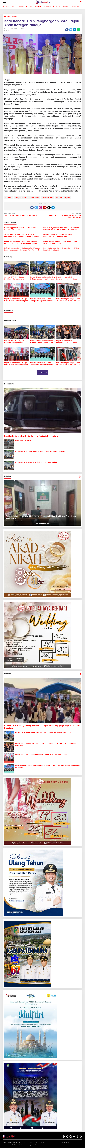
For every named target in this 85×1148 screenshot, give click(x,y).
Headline (8, 197)
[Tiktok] (49, 207)
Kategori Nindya (21, 197)
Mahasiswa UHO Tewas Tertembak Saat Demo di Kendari (36, 462)
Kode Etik (67, 1143)
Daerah (6, 30)
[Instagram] (40, 207)
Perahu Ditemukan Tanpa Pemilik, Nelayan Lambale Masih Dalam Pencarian (58, 235)
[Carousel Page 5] (48, 523)
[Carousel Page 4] (45, 523)
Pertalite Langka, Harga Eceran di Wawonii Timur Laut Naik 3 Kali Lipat (61, 249)
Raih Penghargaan (63, 197)
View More (42, 372)
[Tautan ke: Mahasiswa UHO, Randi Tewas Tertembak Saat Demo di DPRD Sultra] (9, 455)
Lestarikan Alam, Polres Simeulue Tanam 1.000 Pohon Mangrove (64, 215)
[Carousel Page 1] (37, 523)
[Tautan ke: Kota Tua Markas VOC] (9, 444)
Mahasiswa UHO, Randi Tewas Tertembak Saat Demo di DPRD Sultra (40, 451)
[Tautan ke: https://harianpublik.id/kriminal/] (79, 476)
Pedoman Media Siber (10, 1145)
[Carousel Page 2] (40, 523)
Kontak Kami (25, 1145)
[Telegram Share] (74, 29)
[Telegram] (53, 207)
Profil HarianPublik (33, 1143)
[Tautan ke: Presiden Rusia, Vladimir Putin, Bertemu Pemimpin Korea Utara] (42, 410)
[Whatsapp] (78, 29)
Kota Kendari (34, 197)
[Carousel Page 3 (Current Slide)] (42, 523)
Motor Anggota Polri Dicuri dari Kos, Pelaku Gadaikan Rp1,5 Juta (20, 229)
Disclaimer (46, 1143)
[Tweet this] (70, 29)
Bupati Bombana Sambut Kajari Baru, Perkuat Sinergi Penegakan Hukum (60, 242)
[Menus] (4, 2)
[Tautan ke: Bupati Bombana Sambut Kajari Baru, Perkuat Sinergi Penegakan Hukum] (9, 758)
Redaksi (22, 1143)
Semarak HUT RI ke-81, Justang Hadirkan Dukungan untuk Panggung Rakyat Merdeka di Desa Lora (21, 235)
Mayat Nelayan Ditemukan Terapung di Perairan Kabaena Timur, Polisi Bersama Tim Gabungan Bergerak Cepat (61, 229)
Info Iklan (35, 1145)
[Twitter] (36, 207)
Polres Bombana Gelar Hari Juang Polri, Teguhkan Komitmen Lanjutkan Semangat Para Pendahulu (22, 249)
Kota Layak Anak (47, 197)
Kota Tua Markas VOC (23, 440)
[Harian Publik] (42, 2)
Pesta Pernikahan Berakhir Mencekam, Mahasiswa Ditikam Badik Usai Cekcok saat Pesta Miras (41, 517)
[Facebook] (32, 207)
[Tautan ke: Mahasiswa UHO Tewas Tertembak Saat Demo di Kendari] (9, 465)
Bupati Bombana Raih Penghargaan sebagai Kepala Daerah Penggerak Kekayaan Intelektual (22, 242)
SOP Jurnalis (56, 1143)
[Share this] (67, 29)
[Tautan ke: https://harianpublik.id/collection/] (79, 674)
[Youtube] (45, 207)
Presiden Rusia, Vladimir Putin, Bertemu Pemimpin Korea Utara (31, 436)
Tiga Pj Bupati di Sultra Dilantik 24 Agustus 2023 (21, 214)
